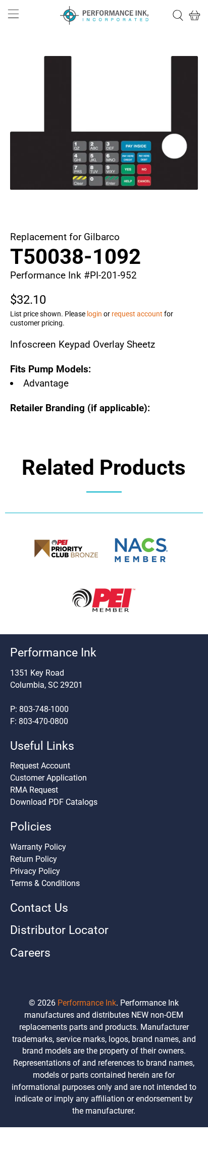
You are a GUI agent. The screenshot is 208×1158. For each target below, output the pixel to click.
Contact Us (39, 908)
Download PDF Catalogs (53, 802)
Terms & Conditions (45, 883)
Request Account (40, 765)
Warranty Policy (38, 847)
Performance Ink (87, 1003)
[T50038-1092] (103, 123)
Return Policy (33, 859)
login (94, 314)
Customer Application (48, 778)
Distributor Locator (59, 930)
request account (137, 314)
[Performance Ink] (104, 15)
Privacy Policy (35, 871)
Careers (30, 953)
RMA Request (34, 790)
